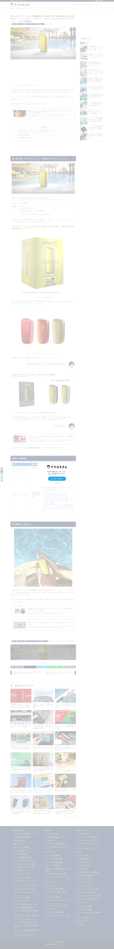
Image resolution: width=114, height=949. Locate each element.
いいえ (57, 482)
